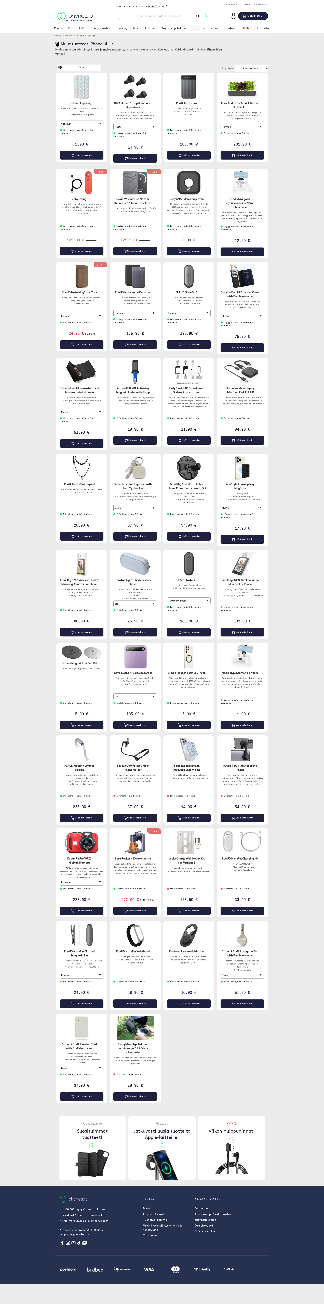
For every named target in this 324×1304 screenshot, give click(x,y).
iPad (70, 28)
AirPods (83, 28)
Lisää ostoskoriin (83, 155)
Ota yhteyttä (204, 1225)
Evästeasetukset (206, 1231)
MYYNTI (247, 28)
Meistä (147, 1208)
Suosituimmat (211, 28)
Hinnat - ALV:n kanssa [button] (256, 5)
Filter (81, 67)
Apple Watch (102, 28)
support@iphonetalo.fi (74, 1234)
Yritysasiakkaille (205, 1220)
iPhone (57, 28)
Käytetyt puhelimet (174, 28)
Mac (136, 28)
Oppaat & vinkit (154, 1214)
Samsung (122, 28)
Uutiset (231, 28)
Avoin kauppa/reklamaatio (213, 1214)
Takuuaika (150, 1235)
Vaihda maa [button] (231, 5)
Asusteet (150, 28)
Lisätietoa (264, 28)
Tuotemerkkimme (155, 1220)
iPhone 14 (70, 36)
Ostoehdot (202, 1208)
